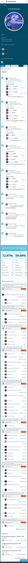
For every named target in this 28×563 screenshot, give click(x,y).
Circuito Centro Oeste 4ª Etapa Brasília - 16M (12, 380)
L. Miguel (11, 94)
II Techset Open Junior (19, 205)
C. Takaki (11, 187)
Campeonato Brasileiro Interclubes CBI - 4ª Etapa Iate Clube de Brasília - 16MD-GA (14, 81)
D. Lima (10, 112)
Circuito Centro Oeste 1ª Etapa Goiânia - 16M (12, 428)
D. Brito (10, 159)
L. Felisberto (11, 92)
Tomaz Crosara (10, 416)
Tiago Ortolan (10, 453)
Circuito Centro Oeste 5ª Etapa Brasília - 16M (12, 347)
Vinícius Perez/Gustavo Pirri (13, 484)
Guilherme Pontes (11, 344)
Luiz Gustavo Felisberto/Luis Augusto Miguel (14, 294)
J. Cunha (10, 153)
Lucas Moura (10, 374)
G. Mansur (11, 89)
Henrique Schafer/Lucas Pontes (14, 390)
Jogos (7, 65)
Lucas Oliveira (10, 338)
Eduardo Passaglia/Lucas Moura (14, 362)
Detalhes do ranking (20, 558)
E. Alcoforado (12, 86)
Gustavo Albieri (10, 526)
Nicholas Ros (10, 473)
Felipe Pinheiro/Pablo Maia (13, 450)
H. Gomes (11, 110)
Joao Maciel (9, 400)
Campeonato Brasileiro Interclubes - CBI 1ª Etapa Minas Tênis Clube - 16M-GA (13, 306)
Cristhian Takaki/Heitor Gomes (14, 319)
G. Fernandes (12, 162)
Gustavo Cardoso (11, 332)
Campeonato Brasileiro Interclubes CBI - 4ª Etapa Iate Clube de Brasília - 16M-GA (14, 130)
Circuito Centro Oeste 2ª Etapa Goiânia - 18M (12, 419)
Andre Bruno (10, 322)
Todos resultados (21, 529)
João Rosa (9, 303)
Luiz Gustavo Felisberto (12, 413)
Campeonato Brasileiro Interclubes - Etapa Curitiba (15, 215)
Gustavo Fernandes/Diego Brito (14, 314)
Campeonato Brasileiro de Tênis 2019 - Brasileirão (15, 226)
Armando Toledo (11, 377)
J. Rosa (10, 135)
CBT (10, 289)
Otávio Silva (10, 481)
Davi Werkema (10, 407)
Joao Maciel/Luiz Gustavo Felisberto (15, 357)
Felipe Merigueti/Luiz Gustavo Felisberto (16, 441)
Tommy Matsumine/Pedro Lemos (14, 476)
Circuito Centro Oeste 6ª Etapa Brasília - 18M (12, 325)
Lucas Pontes (10, 365)
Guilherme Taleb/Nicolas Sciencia (14, 507)
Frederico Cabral (11, 353)
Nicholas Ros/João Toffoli (12, 470)
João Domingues (11, 459)
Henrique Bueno (11, 425)
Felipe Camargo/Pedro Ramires (14, 504)
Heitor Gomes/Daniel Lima (13, 300)
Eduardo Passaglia (11, 371)
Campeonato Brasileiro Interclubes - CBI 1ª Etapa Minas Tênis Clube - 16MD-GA (15, 148)
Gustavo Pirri (10, 489)
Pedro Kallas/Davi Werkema (13, 403)
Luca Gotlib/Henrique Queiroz (14, 499)
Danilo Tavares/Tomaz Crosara (14, 446)
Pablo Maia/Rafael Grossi (13, 368)
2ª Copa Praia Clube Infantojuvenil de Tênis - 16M (13, 493)
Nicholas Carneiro (11, 513)
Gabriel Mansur (10, 438)
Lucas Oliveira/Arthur (12, 335)
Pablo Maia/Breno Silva (12, 410)
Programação (14, 65)
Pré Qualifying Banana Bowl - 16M (9, 519)
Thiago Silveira (10, 387)
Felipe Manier (10, 456)
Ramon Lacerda (10, 341)
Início (1, 5)
